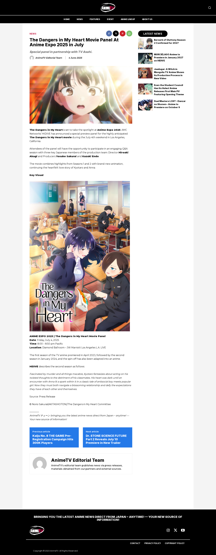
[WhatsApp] (129, 33)
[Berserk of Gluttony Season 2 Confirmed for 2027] (145, 43)
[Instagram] (168, 530)
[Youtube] (182, 530)
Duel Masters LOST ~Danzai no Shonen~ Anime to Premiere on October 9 (169, 104)
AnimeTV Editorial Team (48, 58)
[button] (209, 8)
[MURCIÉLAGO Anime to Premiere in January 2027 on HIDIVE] (145, 58)
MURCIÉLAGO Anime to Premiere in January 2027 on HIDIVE (168, 57)
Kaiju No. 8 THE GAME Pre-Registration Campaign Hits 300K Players (52, 439)
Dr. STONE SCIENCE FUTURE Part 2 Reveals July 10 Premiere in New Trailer (106, 439)
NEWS (33, 34)
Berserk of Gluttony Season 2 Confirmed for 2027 (170, 41)
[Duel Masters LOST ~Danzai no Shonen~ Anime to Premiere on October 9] (145, 105)
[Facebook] (109, 33)
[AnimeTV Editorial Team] (32, 58)
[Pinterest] (122, 33)
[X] (116, 33)
